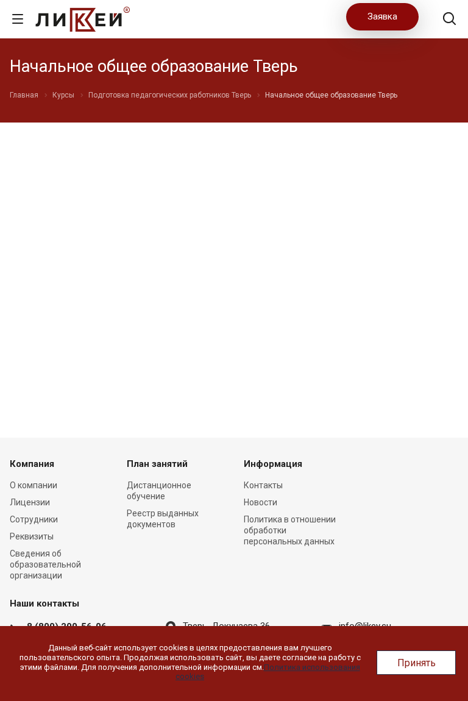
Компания (32, 463)
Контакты (263, 485)
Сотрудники (34, 519)
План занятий (157, 463)
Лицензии (30, 502)
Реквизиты (32, 536)
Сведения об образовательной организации (45, 564)
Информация (273, 463)
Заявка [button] (382, 16)
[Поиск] (449, 19)
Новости (260, 502)
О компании (33, 485)
